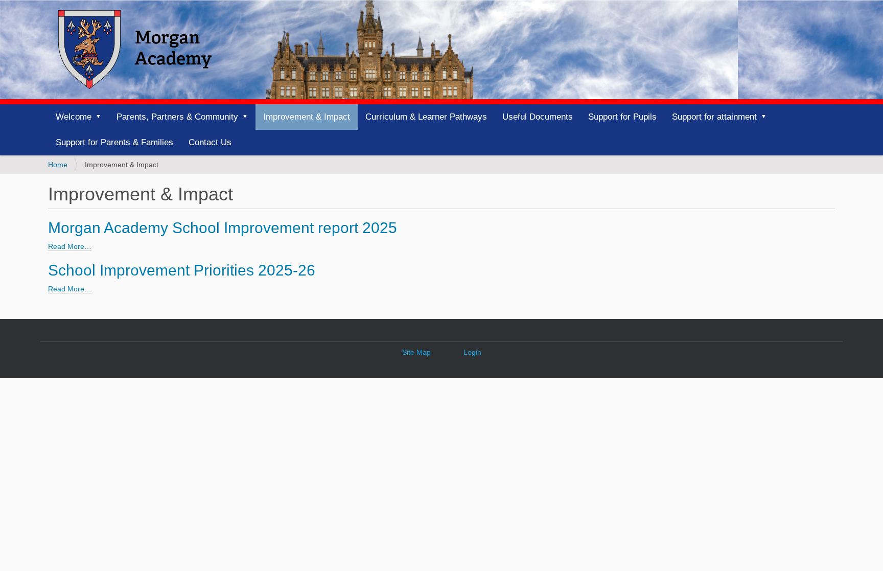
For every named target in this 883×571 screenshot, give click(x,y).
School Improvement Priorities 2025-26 (181, 270)
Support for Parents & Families (114, 142)
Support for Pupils (622, 117)
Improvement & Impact (306, 117)
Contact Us (210, 142)
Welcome (73, 117)
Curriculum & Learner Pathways (426, 117)
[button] (102, 117)
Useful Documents (537, 117)
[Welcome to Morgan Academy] (135, 49)
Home (57, 165)
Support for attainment (714, 117)
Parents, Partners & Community (177, 117)
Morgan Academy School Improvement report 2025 (222, 227)
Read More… (69, 246)
